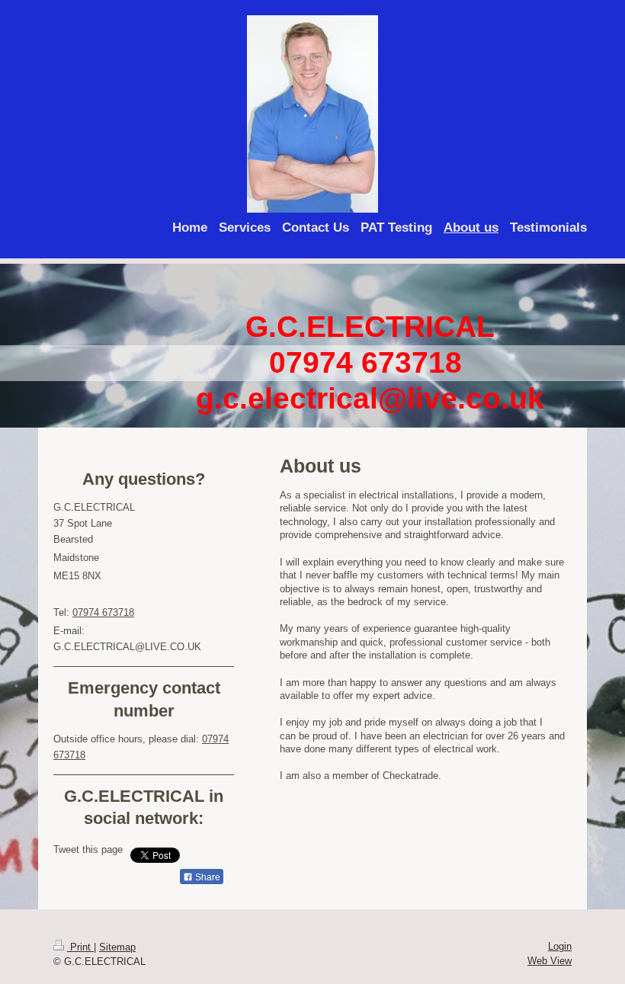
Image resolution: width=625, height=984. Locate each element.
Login (560, 946)
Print (80, 947)
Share (206, 877)
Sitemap (117, 947)
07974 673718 (103, 612)
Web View (549, 960)
